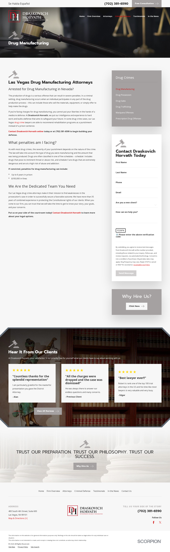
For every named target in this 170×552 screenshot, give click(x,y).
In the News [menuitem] (153, 16)
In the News (113, 491)
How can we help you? (127, 212)
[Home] (28, 16)
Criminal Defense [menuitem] (123, 16)
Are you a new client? (126, 203)
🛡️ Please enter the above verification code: (135, 236)
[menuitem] (137, 89)
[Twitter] (160, 522)
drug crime (19, 122)
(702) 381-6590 (116, 3)
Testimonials (99, 491)
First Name (121, 162)
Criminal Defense (82, 491)
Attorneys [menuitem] (107, 16)
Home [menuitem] (82, 16)
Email (118, 193)
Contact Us (127, 491)
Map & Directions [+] (17, 518)
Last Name (121, 173)
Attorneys (67, 491)
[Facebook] (153, 522)
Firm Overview (53, 491)
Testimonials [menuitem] (139, 16)
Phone (119, 183)
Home (41, 491)
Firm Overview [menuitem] (93, 16)
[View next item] (31, 411)
